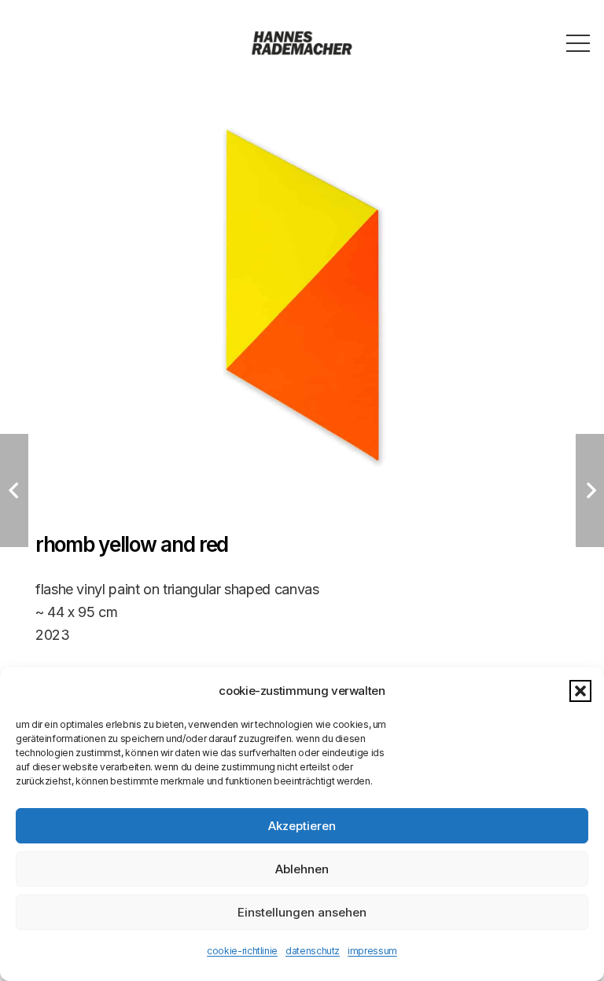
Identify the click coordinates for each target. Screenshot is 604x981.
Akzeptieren (302, 825)
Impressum (372, 951)
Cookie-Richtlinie (242, 951)
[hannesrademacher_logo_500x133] (302, 43)
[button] (580, 691)
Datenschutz (312, 951)
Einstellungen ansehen (302, 912)
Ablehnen (302, 869)
